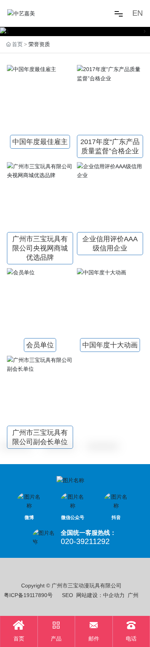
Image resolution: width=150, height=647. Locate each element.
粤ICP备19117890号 (28, 595)
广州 (133, 595)
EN (137, 13)
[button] (5, 31)
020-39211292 (85, 541)
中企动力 (114, 595)
